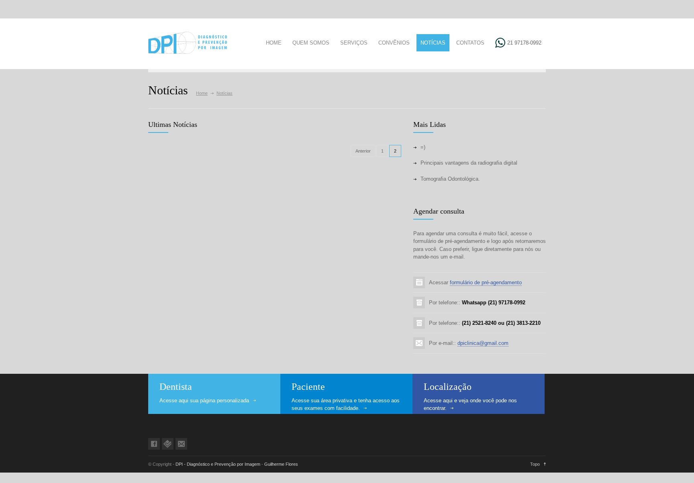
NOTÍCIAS (432, 43)
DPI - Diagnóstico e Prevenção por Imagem (218, 464)
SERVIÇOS (353, 43)
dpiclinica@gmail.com (482, 343)
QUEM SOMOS (310, 43)
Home (202, 93)
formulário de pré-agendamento (486, 282)
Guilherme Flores (281, 464)
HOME (274, 43)
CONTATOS (470, 43)
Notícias (224, 93)
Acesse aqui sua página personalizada (204, 400)
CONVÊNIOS (394, 43)
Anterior (363, 151)
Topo (535, 464)
